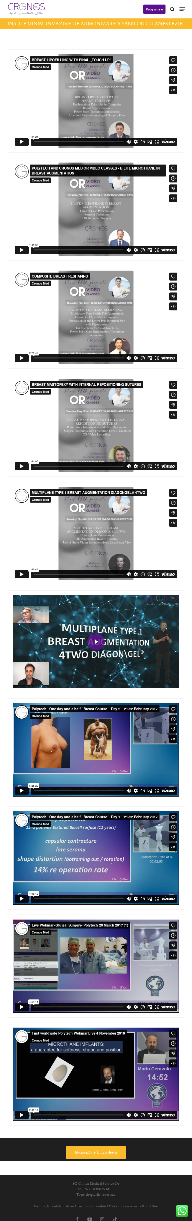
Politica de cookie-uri (125, 1206)
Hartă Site (150, 1206)
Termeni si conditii (91, 1206)
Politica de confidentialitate (54, 1206)
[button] (182, 9)
